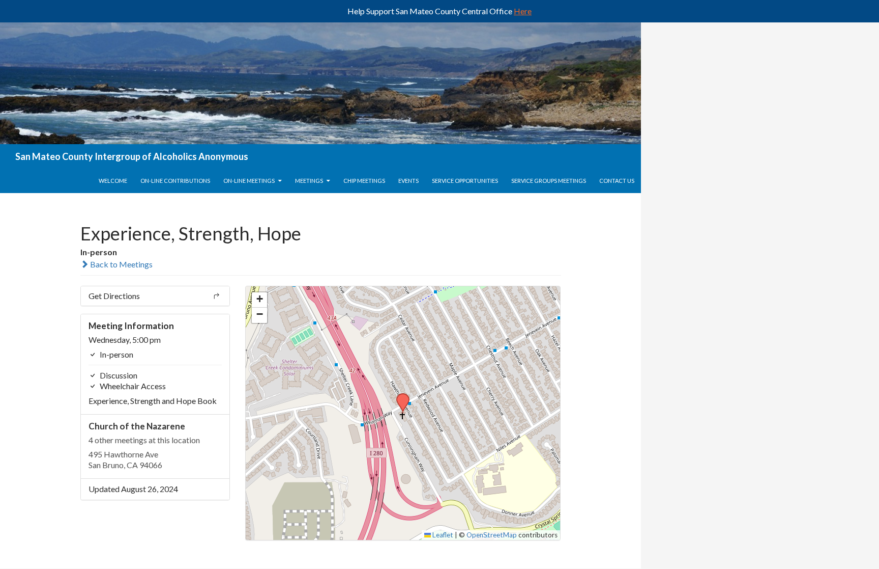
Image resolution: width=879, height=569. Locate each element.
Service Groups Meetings (548, 180)
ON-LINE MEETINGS (249, 180)
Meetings (309, 180)
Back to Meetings (121, 264)
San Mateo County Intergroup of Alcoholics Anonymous (131, 156)
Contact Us (616, 180)
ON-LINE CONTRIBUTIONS (175, 180)
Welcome (113, 180)
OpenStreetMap (491, 535)
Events (408, 180)
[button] (399, 396)
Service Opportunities (465, 180)
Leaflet (442, 535)
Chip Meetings (364, 180)
